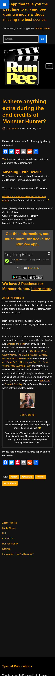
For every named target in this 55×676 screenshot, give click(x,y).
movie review (10, 483)
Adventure (27, 477)
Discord (9, 384)
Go (42, 39)
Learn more (41, 289)
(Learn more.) (33, 268)
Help (4, 533)
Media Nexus (9, 528)
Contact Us (8, 538)
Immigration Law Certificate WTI (18, 554)
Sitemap (6, 549)
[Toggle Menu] (4, 4)
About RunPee (9, 522)
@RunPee (45, 380)
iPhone (38, 28)
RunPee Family (10, 543)
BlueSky (18, 384)
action (14, 477)
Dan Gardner (12, 128)
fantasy (40, 477)
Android (47, 28)
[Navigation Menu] (49, 66)
